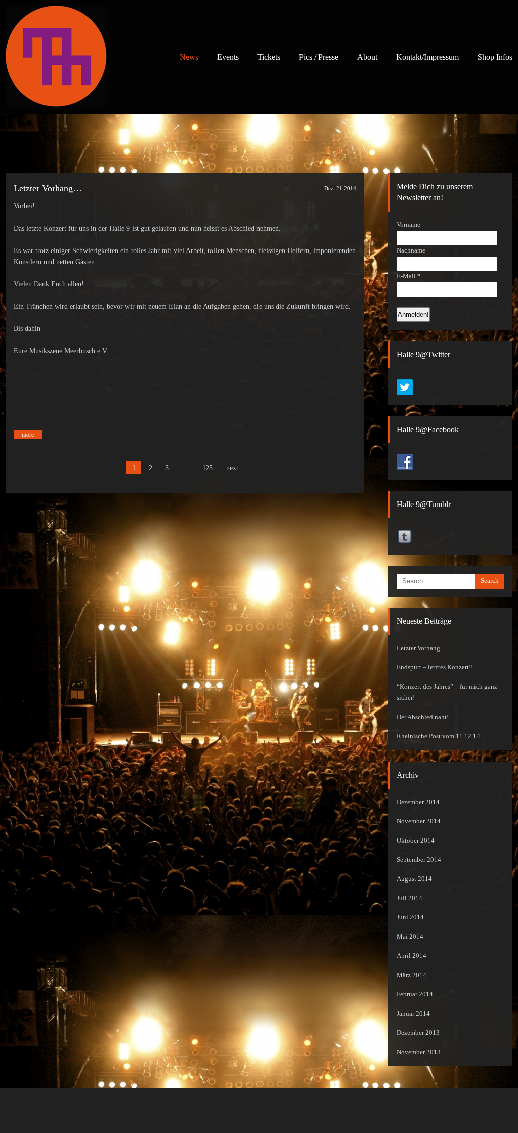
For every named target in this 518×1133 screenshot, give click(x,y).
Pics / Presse (318, 57)
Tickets (268, 57)
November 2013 (419, 1052)
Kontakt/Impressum (427, 57)
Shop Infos (495, 57)
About (367, 57)
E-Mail (409, 276)
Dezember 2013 (418, 1032)
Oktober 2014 (416, 840)
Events (228, 57)
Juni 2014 (410, 917)
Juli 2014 (409, 898)
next (232, 468)
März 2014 (411, 975)
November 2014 (419, 821)
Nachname (411, 250)
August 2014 (414, 879)
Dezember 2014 (418, 802)
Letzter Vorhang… (48, 188)
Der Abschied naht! (423, 717)
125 (207, 468)
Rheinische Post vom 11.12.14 (438, 736)
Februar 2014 (415, 994)
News (189, 57)
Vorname (408, 224)
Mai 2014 (410, 936)
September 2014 (419, 859)
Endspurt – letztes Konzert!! (435, 667)
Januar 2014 (413, 1013)
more (28, 434)
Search (490, 580)
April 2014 (411, 955)
